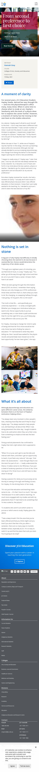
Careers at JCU (5, 591)
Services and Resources (8, 706)
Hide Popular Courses (7, 614)
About (4, 578)
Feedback (34, 571)
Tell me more (25, 766)
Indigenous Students (7, 637)
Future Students (6, 628)
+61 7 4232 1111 (24, 732)
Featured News (6, 600)
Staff (3, 651)
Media (3, 655)
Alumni (3, 632)
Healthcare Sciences (7, 674)
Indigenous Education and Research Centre (13, 715)
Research (4, 696)
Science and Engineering (8, 683)
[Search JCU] (36, 3)
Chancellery (5, 692)
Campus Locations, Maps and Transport (12, 586)
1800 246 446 (5, 725)
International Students (7, 641)
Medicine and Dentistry (8, 678)
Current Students (6, 623)
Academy (4, 701)
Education (4, 710)
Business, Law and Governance (10, 669)
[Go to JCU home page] (5, 571)
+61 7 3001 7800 (24, 738)
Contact (4, 720)
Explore (20, 561)
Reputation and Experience (9, 582)
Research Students (6, 646)
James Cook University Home (3, 4)
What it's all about (10, 37)
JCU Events (4, 596)
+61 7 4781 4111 (24, 725)
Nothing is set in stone (12, 33)
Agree (12, 766)
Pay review (4, 605)
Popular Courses (6, 609)
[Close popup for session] (35, 747)
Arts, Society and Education (9, 664)
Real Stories (8, 46)
